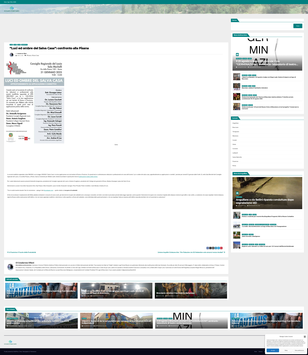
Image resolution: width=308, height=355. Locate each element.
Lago (15, 44)
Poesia (254, 214)
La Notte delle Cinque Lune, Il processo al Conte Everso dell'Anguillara (169, 267)
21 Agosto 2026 (242, 67)
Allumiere (9, 318)
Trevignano (236, 131)
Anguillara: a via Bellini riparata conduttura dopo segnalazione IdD (265, 201)
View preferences (299, 350)
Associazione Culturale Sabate (24, 270)
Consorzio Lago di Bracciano (262, 224)
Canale (235, 140)
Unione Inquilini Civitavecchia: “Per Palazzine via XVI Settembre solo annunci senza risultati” (191, 252)
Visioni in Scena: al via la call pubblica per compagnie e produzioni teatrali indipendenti (116, 322)
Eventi (254, 95)
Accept (273, 350)
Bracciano (238, 58)
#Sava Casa (35, 55)
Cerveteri (235, 148)
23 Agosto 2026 (13, 326)
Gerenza (261, 351)
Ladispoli (235, 153)
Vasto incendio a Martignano (251, 236)
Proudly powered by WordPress (11, 351)
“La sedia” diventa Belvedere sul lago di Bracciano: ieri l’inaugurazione (264, 226)
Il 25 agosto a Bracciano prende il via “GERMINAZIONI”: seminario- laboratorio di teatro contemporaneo (266, 64)
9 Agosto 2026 (241, 205)
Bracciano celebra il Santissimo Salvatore (175, 293)
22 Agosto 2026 (88, 326)
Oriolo (234, 144)
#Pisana (28, 55)
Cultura (244, 58)
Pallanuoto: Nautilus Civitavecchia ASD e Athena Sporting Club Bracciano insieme (41, 292)
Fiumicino (235, 161)
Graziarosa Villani (22, 53)
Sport (237, 318)
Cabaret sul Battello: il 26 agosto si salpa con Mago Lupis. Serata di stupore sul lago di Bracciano (113, 292)
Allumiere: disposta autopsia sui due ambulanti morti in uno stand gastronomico (38, 322)
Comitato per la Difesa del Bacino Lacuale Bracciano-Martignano (54, 270)
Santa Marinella (237, 157)
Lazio (19, 44)
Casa (11, 44)
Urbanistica (24, 44)
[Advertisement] (52, 30)
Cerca (234, 20)
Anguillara (236, 123)
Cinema (250, 95)
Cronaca (251, 234)
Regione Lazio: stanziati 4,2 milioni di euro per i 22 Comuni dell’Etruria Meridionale (268, 246)
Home (255, 351)
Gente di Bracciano (93, 267)
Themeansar (33, 351)
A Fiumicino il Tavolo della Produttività (22, 252)
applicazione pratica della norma (88, 176)
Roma (234, 165)
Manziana (235, 136)
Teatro (249, 58)
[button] (305, 336)
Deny (286, 350)
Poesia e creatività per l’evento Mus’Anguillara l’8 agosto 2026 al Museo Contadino (268, 216)
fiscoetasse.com (48, 190)
